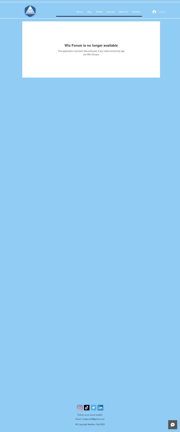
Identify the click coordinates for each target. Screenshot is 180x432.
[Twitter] (93, 407)
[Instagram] (80, 407)
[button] (123, 12)
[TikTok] (86, 407)
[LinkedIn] (100, 407)
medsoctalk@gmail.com (93, 419)
